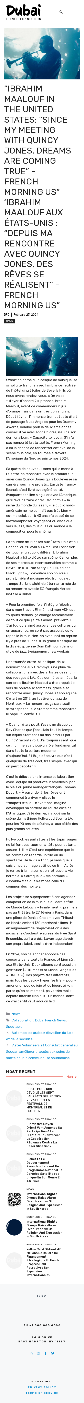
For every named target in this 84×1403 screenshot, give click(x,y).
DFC (6, 314)
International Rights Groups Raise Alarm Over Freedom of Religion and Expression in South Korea (44, 1201)
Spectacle (14, 1027)
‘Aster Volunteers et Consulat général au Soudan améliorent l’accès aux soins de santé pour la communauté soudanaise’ (42, 1051)
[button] (61, 12)
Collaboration (22, 1020)
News (9, 321)
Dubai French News (50, 1020)
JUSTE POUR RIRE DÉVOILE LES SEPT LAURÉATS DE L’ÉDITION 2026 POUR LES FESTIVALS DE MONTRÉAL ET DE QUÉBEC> (44, 1100)
